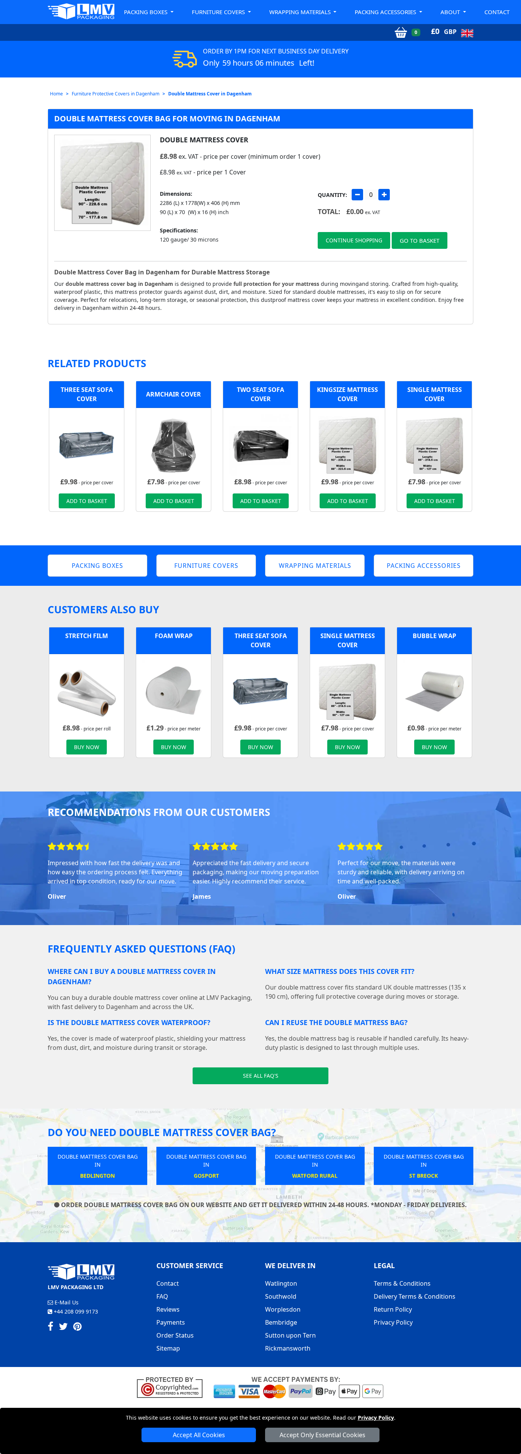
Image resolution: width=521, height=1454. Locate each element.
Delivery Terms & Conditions (414, 1296)
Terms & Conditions (402, 1283)
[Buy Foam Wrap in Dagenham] (173, 691)
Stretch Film (86, 636)
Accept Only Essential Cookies (322, 1435)
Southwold (280, 1296)
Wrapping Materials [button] (300, 12)
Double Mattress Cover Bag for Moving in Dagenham (167, 118)
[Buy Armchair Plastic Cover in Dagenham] (173, 444)
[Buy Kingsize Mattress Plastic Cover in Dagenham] (347, 444)
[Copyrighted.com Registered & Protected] (173, 1387)
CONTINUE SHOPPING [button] (354, 240)
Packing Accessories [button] (386, 12)
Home (56, 93)
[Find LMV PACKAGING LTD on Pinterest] (77, 1327)
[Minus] (357, 194)
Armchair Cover (173, 394)
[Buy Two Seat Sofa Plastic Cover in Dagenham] (260, 444)
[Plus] (384, 194)
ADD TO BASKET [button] (86, 501)
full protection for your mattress (276, 283)
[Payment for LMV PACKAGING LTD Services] (298, 1387)
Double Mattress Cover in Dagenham (210, 93)
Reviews (168, 1309)
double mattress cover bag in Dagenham (119, 283)
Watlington (281, 1283)
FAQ (162, 1296)
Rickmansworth (287, 1348)
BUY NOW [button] (86, 747)
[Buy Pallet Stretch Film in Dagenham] (86, 691)
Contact (497, 12)
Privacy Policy (376, 1417)
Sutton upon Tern (290, 1335)
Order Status (175, 1335)
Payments (170, 1322)
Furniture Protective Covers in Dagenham (115, 93)
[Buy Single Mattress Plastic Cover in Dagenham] (434, 444)
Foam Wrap (174, 636)
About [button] (451, 12)
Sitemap (168, 1348)
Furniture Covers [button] (219, 12)
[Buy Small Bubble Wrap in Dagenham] (434, 691)
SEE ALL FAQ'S (260, 1075)
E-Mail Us (66, 1302)
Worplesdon (283, 1309)
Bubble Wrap (434, 636)
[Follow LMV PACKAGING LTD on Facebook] (50, 1327)
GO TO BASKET (419, 240)
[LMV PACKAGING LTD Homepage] (81, 11)
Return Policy (393, 1309)
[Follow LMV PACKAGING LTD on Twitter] (63, 1327)
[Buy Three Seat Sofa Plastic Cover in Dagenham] (86, 444)
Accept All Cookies (199, 1435)
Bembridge (281, 1322)
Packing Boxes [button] (146, 12)
